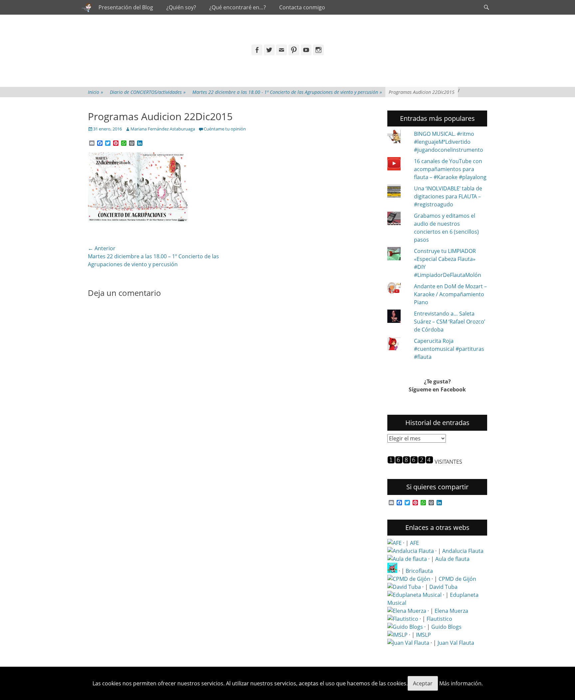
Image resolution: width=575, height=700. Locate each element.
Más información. (461, 683)
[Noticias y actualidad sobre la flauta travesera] (407, 559)
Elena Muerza (451, 610)
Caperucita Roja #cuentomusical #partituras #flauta (449, 348)
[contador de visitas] (410, 461)
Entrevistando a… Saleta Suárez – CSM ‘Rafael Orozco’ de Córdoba (449, 321)
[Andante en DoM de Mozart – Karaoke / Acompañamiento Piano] (398, 289)
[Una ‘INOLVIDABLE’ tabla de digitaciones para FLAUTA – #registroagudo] (398, 192)
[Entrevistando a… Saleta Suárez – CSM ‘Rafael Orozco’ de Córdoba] (398, 317)
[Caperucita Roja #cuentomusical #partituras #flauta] (398, 344)
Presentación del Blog (125, 7)
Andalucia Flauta (462, 551)
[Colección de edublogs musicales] (414, 594)
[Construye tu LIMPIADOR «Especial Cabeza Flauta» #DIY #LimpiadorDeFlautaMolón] (398, 254)
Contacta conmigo (302, 7)
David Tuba (443, 586)
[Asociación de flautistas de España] (394, 543)
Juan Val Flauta (456, 642)
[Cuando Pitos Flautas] (86, 7)
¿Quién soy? (181, 7)
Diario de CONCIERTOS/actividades (148, 92)
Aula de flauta (452, 559)
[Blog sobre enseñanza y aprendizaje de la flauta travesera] (406, 610)
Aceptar (423, 683)
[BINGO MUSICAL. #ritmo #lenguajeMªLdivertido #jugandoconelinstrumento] (398, 137)
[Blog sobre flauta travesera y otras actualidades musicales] (408, 642)
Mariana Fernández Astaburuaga (162, 129)
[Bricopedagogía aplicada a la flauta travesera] (392, 571)
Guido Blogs (446, 626)
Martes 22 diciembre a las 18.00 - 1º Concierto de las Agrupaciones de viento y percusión (287, 92)
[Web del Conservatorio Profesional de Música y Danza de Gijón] (408, 579)
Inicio (95, 92)
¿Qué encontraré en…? (237, 7)
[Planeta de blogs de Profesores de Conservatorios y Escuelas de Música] (405, 626)
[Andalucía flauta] (410, 551)
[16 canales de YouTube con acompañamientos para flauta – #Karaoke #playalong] (398, 164)
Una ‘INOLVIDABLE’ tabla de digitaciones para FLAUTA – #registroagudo (448, 196)
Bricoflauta (419, 571)
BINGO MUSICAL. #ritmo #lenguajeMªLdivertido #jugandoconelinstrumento (448, 141)
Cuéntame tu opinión (225, 129)
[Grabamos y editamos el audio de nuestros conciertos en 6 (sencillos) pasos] (398, 219)
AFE (414, 543)
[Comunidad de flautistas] (402, 618)
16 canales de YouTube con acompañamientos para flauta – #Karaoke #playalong (450, 169)
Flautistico (439, 618)
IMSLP (423, 634)
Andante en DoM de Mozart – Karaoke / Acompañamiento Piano (450, 294)
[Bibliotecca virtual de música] (397, 634)
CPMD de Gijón (457, 579)
